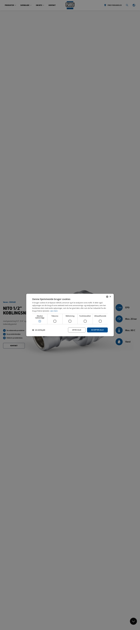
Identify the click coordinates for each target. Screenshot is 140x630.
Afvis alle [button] (76, 330)
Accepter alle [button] (97, 330)
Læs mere (54, 311)
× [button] (110, 296)
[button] (38, 330)
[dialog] (70, 315)
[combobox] (107, 297)
